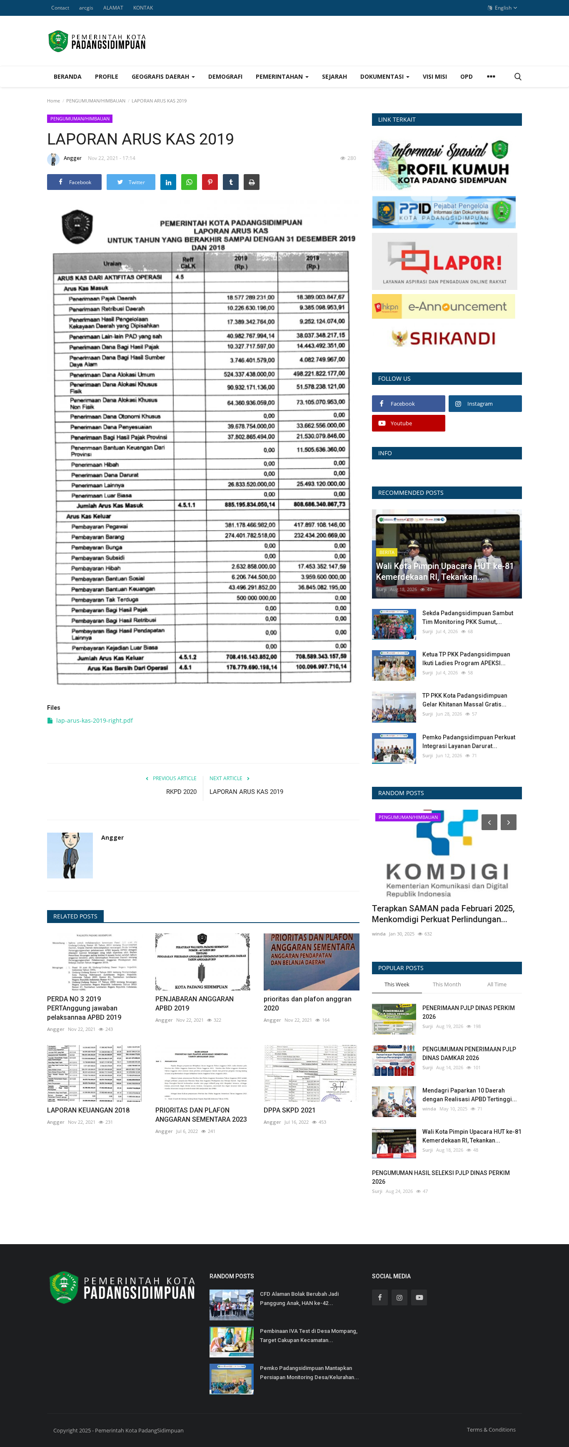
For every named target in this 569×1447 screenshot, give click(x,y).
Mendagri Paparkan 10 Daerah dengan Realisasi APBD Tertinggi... (469, 1095)
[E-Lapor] (444, 260)
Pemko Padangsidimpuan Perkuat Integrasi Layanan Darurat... (468, 741)
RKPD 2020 (181, 792)
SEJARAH (334, 76)
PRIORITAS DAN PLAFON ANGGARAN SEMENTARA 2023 (201, 1114)
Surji (381, 589)
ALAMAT (113, 7)
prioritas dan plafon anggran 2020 (308, 1003)
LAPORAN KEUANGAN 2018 (88, 1110)
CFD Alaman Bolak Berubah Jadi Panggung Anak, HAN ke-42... (299, 1298)
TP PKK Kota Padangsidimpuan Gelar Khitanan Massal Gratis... (464, 700)
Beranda (68, 76)
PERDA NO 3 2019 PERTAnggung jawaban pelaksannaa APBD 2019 (84, 1008)
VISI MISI (435, 76)
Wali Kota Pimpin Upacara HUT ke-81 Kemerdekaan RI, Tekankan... (472, 1136)
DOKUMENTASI (382, 76)
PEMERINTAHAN (280, 76)
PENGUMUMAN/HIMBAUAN (95, 100)
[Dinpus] (443, 339)
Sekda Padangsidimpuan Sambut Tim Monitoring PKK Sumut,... (467, 617)
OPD (466, 76)
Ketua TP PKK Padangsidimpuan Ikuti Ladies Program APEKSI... (466, 658)
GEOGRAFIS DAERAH (161, 76)
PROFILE (106, 76)
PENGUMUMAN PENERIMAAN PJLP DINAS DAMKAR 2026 (469, 1053)
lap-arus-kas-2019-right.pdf (94, 720)
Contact (60, 7)
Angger (73, 158)
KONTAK (143, 7)
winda (379, 934)
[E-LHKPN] (443, 306)
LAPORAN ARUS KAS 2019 (246, 792)
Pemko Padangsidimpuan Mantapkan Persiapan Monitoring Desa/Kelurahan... (309, 1372)
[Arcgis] (444, 163)
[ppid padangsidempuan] (444, 211)
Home (53, 100)
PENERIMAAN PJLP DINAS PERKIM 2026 (468, 1012)
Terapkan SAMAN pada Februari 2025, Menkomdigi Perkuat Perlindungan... (443, 913)
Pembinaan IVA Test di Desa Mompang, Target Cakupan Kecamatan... (308, 1335)
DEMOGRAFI (225, 76)
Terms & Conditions (491, 1429)
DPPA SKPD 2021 (290, 1110)
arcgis (86, 7)
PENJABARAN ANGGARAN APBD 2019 (194, 1003)
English (502, 7)
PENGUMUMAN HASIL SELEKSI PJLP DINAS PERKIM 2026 (441, 1177)
